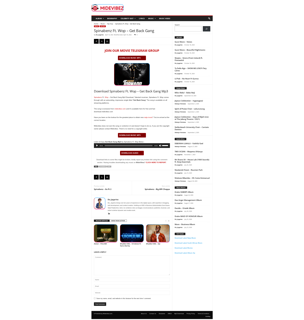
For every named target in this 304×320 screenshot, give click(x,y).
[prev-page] (166, 221)
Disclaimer (162, 313)
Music (151, 18)
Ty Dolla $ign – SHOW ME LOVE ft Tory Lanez (191, 69)
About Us (144, 313)
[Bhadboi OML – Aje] (158, 233)
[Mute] (160, 145)
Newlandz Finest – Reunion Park (189, 170)
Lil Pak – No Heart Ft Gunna (187, 78)
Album (99, 18)
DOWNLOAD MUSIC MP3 (129, 58)
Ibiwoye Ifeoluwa (180, 104)
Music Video (164, 18)
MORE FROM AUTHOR (118, 221)
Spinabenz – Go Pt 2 (102, 189)
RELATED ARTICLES (102, 221)
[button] (209, 18)
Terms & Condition (203, 313)
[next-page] (169, 221)
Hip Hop (110, 24)
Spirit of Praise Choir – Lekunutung (190, 109)
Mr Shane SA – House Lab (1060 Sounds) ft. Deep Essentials (192, 160)
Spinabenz (98, 97)
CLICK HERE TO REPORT (156, 162)
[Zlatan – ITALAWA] (106, 233)
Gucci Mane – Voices (183, 42)
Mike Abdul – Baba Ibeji (185, 92)
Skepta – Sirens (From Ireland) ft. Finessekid (189, 59)
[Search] (206, 28)
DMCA (170, 313)
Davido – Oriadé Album (184, 208)
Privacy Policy (191, 313)
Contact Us (152, 313)
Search (177, 25)
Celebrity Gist (127, 18)
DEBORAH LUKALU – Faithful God (189, 143)
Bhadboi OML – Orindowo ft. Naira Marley (130, 245)
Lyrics (142, 18)
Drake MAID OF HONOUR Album (189, 216)
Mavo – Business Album (185, 224)
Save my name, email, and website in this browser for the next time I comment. (123, 298)
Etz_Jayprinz (100, 35)
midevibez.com (120, 109)
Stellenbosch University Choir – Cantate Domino (192, 128)
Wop (106, 97)
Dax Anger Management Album (188, 200)
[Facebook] (96, 41)
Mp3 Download (179, 313)
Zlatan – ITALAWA (100, 244)
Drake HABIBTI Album (184, 192)
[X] (101, 41)
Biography (112, 18)
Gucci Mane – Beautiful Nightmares (190, 50)
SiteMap (207, 316)
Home (96, 24)
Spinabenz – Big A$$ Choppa (157, 189)
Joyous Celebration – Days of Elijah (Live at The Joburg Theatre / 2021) (192, 118)
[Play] (97, 145)
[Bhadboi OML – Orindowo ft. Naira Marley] (132, 233)
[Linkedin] (109, 214)
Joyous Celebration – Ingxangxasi (189, 101)
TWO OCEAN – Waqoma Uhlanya (189, 151)
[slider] (165, 145)
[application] (132, 145)
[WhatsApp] (107, 41)
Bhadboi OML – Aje (153, 244)
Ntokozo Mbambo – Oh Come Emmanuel (192, 178)
